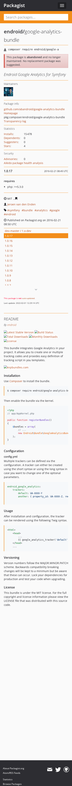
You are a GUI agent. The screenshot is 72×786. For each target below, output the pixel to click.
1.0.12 (8, 260)
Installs (8, 134)
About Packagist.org (13, 768)
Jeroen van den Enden (21, 204)
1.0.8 (8, 280)
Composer (15, 381)
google (55, 210)
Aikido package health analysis (23, 163)
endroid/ (14, 31)
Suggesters (11, 142)
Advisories (10, 159)
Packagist (14, 5)
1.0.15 (8, 246)
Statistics (7, 779)
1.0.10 (8, 270)
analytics (42, 210)
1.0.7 (8, 285)
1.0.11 (8, 265)
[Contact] (49, 769)
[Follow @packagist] (58, 769)
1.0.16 (8, 241)
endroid (11, 214)
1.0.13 (8, 255)
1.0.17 (8, 236)
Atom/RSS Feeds (11, 773)
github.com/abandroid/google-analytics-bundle (34, 109)
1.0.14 (8, 250)
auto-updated (28, 298)
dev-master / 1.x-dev (18, 231)
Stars (7, 146)
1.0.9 (8, 275)
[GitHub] (66, 769)
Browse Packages (12, 784)
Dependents (12, 138)
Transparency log (15, 121)
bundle (28, 210)
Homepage (11, 113)
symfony (14, 210)
